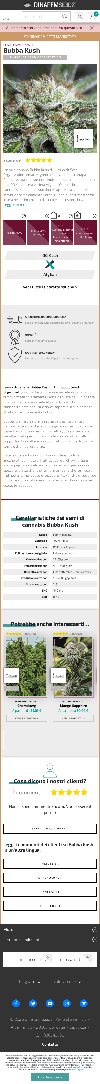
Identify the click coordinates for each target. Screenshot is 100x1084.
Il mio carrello (91, 16)
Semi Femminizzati (18, 45)
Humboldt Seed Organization (35, 57)
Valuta (59, 981)
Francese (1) (50, 891)
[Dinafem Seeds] (50, 4)
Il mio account (79, 16)
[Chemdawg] (26, 666)
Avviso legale (76, 1069)
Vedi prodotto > (26, 718)
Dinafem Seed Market (50, 36)
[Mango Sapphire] (73, 666)
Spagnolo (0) (50, 877)
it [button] (35, 982)
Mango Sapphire (73, 705)
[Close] (92, 28)
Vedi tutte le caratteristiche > (50, 286)
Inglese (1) (50, 863)
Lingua (25, 981)
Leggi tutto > (13, 204)
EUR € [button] (72, 982)
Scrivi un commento (50, 828)
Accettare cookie (50, 1077)
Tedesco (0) (50, 905)
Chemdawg (26, 705)
